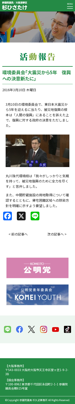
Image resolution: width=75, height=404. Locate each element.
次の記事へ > (56, 234)
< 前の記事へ (18, 234)
